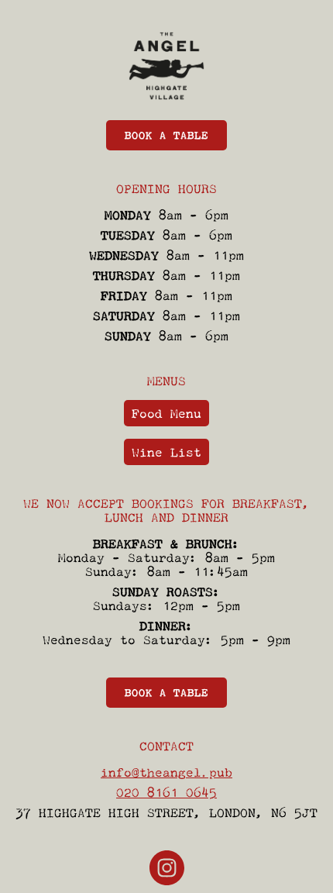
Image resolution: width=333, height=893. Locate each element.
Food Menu (166, 413)
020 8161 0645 (166, 792)
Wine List (166, 452)
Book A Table (166, 135)
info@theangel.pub (166, 772)
